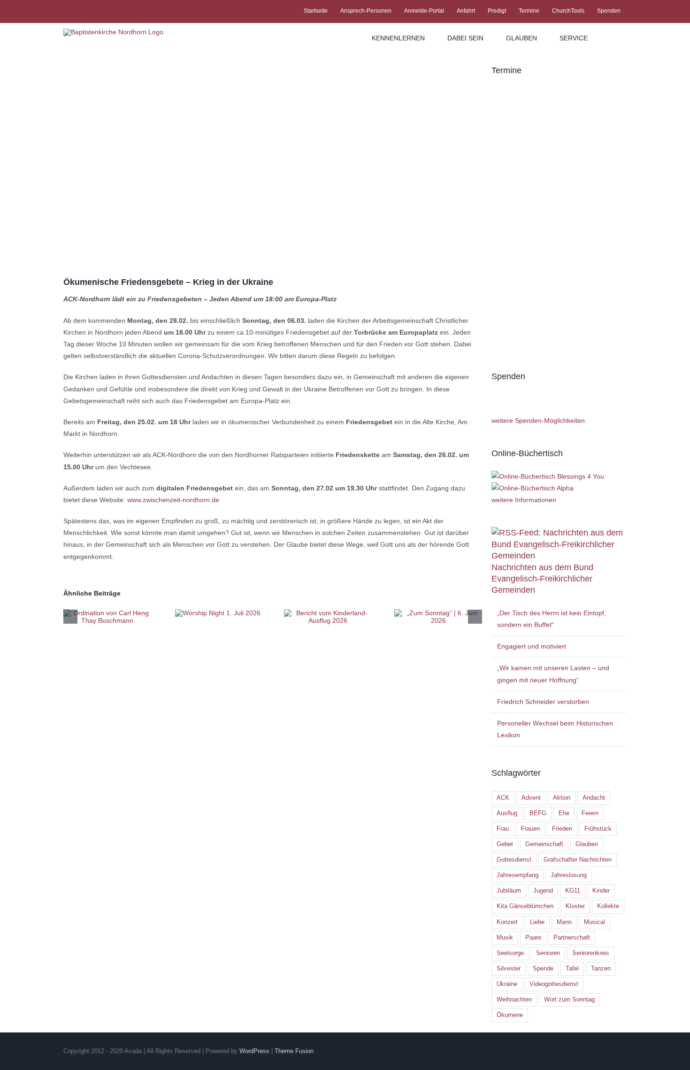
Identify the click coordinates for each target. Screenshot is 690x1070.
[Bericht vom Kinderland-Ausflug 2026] (328, 613)
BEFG (537, 813)
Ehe (564, 813)
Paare (533, 937)
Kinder (601, 890)
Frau (503, 828)
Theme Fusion (294, 1051)
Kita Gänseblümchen (525, 906)
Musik (505, 937)
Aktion (561, 798)
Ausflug (507, 813)
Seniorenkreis (590, 953)
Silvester (509, 968)
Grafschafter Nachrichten (578, 859)
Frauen (530, 828)
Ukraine (507, 984)
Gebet (505, 844)
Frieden (562, 828)
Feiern (590, 813)
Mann (564, 922)
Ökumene (510, 1015)
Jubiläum (509, 890)
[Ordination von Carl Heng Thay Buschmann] (107, 613)
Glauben (586, 844)
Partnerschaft (571, 937)
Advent (531, 798)
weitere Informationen (523, 500)
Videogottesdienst (553, 984)
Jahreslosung (569, 875)
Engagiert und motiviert (531, 646)
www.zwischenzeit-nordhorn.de (173, 500)
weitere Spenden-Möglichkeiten (538, 420)
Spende (543, 968)
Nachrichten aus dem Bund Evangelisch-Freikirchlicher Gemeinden (542, 579)
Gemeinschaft (544, 844)
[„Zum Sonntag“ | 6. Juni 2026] (438, 613)
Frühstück (598, 828)
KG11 (572, 890)
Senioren (548, 953)
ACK (503, 798)
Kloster (575, 906)
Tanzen (601, 968)
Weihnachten (514, 999)
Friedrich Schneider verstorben (543, 701)
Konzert (507, 922)
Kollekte (608, 906)
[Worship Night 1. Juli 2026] (218, 613)
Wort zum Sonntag (569, 999)
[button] (613, 38)
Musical (594, 922)
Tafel (572, 968)
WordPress (254, 1051)
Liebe (537, 922)
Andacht (594, 798)
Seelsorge (510, 953)
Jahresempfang (517, 875)
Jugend (543, 890)
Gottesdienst (514, 859)
